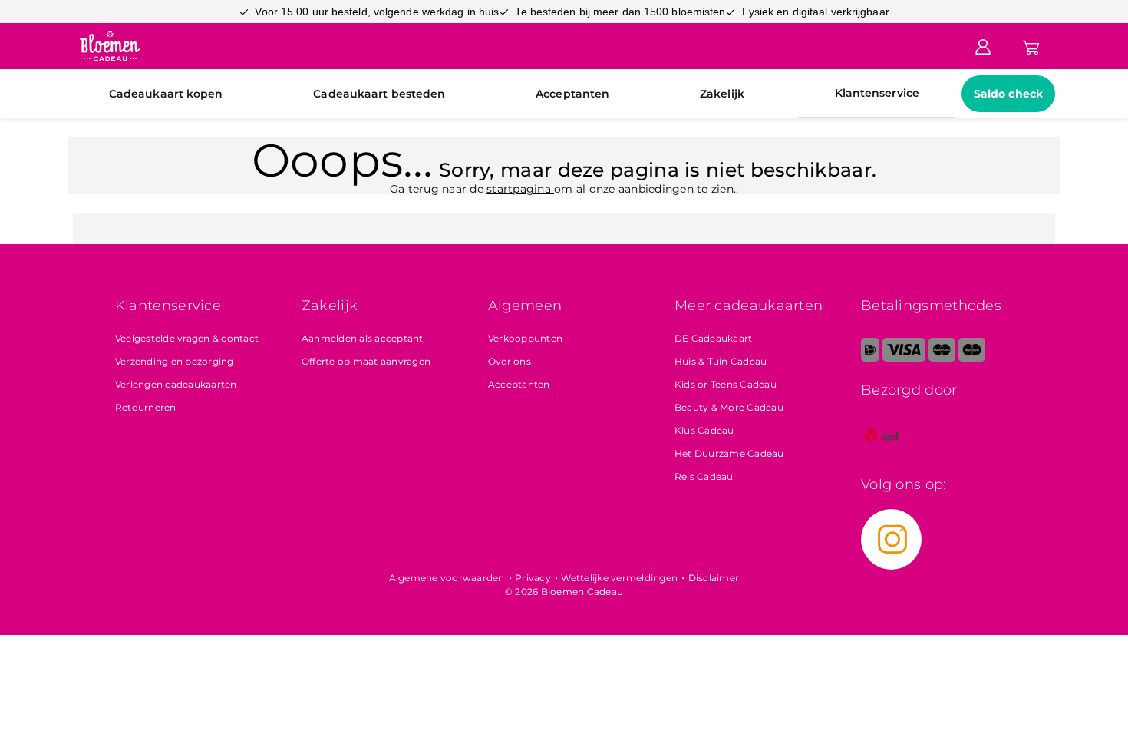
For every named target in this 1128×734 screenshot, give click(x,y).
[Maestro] (971, 358)
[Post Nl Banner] (881, 452)
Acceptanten (572, 94)
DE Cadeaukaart (713, 338)
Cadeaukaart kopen (166, 94)
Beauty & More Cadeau (728, 407)
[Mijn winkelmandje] (1031, 45)
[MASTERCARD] (941, 358)
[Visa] (903, 358)
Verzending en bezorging (174, 361)
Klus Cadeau (704, 430)
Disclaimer (714, 578)
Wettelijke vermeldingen (619, 578)
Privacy (533, 578)
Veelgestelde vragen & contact (187, 338)
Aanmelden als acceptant (363, 338)
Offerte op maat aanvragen (366, 361)
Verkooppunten (525, 338)
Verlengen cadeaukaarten (176, 384)
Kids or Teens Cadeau (725, 384)
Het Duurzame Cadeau (729, 453)
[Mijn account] (983, 45)
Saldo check (1008, 94)
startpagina (520, 189)
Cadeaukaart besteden (379, 94)
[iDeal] (870, 358)
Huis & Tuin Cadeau (720, 361)
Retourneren (145, 407)
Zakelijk (722, 94)
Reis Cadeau (704, 476)
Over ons (509, 361)
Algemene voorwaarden (447, 578)
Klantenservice (877, 93)
